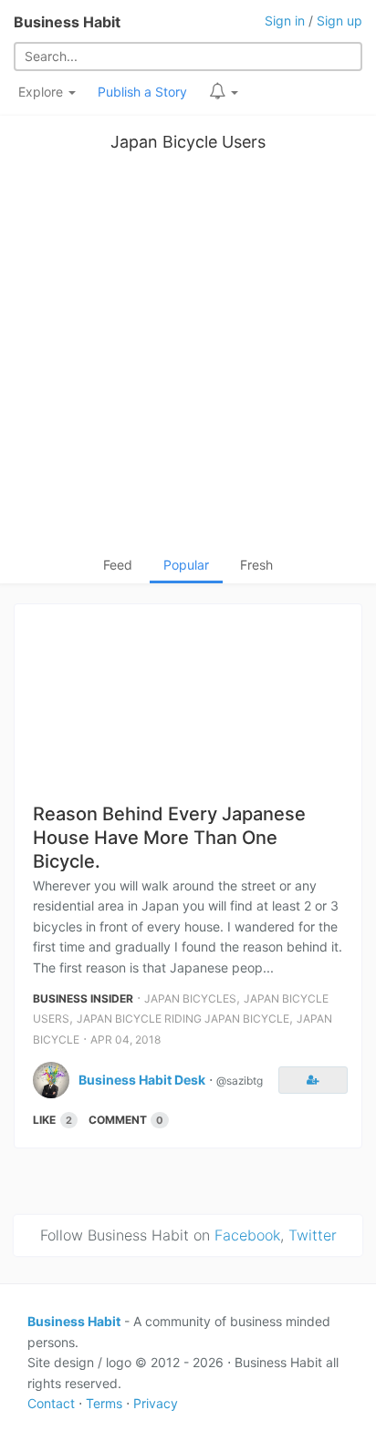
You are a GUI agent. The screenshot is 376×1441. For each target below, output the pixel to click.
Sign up (339, 20)
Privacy (155, 1403)
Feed (117, 564)
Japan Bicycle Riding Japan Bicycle (183, 1018)
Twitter (312, 1235)
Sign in (285, 20)
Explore (42, 91)
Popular (186, 564)
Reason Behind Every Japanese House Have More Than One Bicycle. (169, 837)
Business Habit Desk (141, 1079)
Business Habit (67, 22)
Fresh (256, 564)
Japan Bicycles (190, 998)
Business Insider (83, 998)
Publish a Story (142, 91)
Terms (104, 1403)
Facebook (247, 1235)
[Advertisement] (188, 358)
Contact (51, 1403)
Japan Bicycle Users (188, 141)
